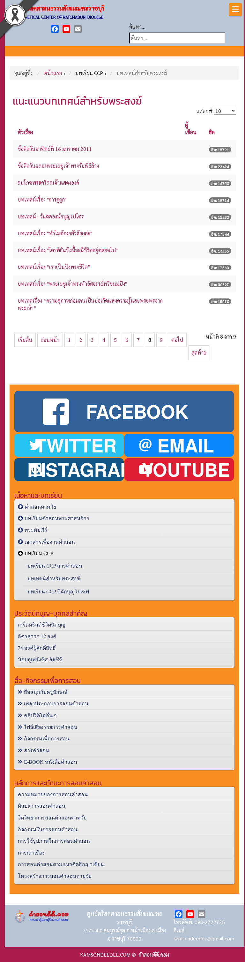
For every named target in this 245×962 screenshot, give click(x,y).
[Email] (78, 29)
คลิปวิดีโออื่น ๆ (40, 715)
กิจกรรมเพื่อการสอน (47, 738)
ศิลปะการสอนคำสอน (41, 806)
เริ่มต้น (25, 339)
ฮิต (212, 132)
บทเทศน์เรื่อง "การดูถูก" (42, 199)
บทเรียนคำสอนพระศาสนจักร (57, 518)
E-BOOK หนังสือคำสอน (50, 762)
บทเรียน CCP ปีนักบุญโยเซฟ (58, 591)
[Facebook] (55, 29)
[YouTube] (66, 29)
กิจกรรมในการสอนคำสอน (48, 829)
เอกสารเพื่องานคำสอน (50, 542)
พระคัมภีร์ (36, 530)
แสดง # (204, 110)
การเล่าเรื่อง (31, 853)
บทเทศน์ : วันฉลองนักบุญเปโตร (51, 216)
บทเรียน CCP (39, 553)
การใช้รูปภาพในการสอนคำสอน (54, 841)
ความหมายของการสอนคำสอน (53, 794)
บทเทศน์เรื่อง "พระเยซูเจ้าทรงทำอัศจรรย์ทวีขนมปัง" (72, 283)
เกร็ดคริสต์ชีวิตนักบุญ (41, 625)
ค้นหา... (137, 26)
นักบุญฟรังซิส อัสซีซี (40, 659)
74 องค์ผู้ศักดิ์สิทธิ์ (37, 648)
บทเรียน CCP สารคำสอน (54, 566)
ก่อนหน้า (50, 339)
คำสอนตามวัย (40, 507)
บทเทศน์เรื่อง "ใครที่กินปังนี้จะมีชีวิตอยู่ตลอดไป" (68, 250)
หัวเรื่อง (25, 132)
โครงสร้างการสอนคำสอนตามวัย (55, 876)
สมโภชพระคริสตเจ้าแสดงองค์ (48, 182)
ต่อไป (177, 339)
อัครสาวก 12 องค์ (37, 636)
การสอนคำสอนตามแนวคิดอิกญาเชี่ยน (61, 864)
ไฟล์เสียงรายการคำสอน (50, 727)
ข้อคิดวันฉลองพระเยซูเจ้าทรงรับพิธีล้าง (58, 165)
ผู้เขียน (191, 128)
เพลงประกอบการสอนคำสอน (56, 703)
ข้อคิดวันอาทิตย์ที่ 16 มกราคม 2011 (55, 148)
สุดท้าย (199, 352)
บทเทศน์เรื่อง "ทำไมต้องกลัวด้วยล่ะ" (55, 233)
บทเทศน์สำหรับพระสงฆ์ (53, 578)
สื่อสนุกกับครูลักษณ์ (46, 692)
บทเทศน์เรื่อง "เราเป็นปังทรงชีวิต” (54, 266)
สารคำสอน (36, 750)
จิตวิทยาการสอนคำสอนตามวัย (52, 817)
